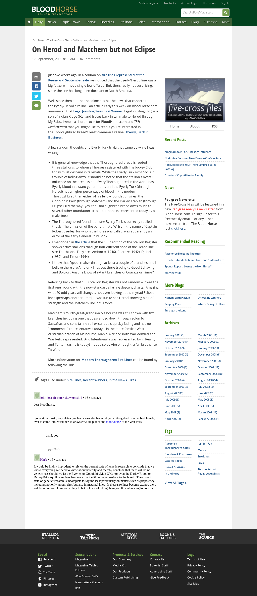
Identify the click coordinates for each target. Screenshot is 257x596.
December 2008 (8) (209, 354)
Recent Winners (95, 380)
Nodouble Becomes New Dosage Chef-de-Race (193, 158)
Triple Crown (70, 22)
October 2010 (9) (175, 348)
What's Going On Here (211, 304)
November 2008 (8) (209, 361)
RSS (215, 126)
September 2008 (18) (210, 374)
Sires (132, 380)
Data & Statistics (175, 467)
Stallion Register (148, 3)
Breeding (107, 22)
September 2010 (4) (176, 354)
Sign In (225, 3)
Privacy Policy (196, 565)
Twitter (36, 96)
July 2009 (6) (172, 399)
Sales (141, 22)
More (225, 22)
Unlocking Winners (209, 297)
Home (33, 39)
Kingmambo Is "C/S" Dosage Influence (188, 152)
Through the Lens (175, 310)
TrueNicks (170, 3)
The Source (209, 3)
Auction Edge (189, 3)
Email (36, 76)
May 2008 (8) (205, 399)
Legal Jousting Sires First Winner (97, 111)
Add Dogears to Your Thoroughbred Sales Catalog (190, 167)
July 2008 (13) (206, 386)
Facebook (36, 86)
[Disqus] (95, 441)
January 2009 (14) (208, 348)
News (52, 22)
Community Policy (199, 571)
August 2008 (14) (208, 380)
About (195, 126)
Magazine (81, 559)
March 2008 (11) (207, 412)
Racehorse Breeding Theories (183, 253)
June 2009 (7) (172, 406)
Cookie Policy (196, 577)
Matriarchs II (173, 273)
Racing (91, 22)
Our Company (122, 559)
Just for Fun (205, 443)
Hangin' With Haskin (177, 297)
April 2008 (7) (206, 406)
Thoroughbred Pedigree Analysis (209, 471)
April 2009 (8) (173, 419)
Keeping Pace (173, 304)
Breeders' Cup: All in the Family (184, 175)
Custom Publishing (125, 577)
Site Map (193, 583)
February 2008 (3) (208, 419)
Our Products (122, 571)
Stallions (126, 22)
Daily (39, 22)
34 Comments (89, 59)
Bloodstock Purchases (178, 454)
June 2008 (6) (205, 393)
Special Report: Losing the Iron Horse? (188, 266)
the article (82, 242)
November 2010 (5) (176, 341)
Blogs (195, 22)
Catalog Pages (173, 460)
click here (178, 228)
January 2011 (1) (174, 335)
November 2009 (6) (176, 374)
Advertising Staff (161, 571)
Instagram (50, 585)
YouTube (49, 572)
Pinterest (49, 578)
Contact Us (157, 559)
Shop (167, 536)
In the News (118, 380)
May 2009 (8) (172, 412)
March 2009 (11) (207, 335)
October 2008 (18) (208, 367)
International (160, 22)
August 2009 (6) (174, 393)
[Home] (29, 21)
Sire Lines (74, 380)
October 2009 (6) (175, 380)
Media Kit (119, 565)
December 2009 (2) (176, 367)
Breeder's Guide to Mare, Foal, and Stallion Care (194, 260)
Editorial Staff (159, 565)
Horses (181, 22)
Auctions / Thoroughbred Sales (177, 446)
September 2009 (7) (176, 386)
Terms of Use (196, 559)
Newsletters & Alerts (89, 582)
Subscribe (210, 22)
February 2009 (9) (208, 341)
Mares (202, 450)
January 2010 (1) (174, 361)
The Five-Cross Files (58, 40)
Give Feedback (159, 577)
